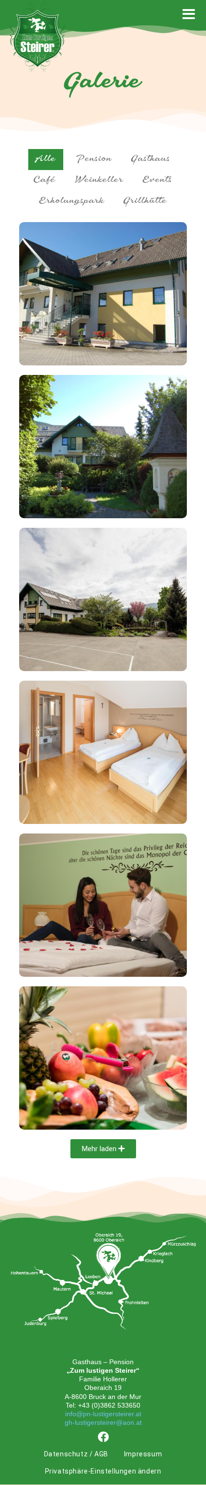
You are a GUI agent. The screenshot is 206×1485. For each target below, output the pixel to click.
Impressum (143, 1454)
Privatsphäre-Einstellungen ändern (103, 1471)
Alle (45, 159)
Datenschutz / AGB (76, 1454)
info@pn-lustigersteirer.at (103, 1414)
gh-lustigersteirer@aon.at (103, 1422)
